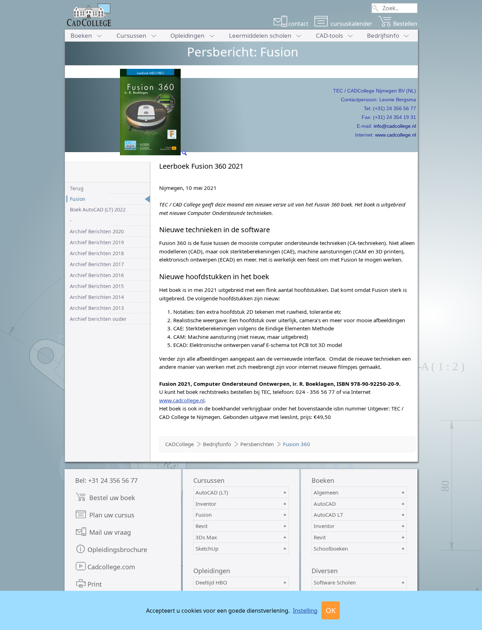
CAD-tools (329, 35)
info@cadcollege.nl (395, 126)
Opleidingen (187, 35)
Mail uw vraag (109, 532)
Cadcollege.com (111, 567)
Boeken (81, 35)
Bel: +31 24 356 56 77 (106, 480)
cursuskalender (350, 24)
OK (331, 610)
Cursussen (131, 35)
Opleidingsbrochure (117, 549)
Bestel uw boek (111, 497)
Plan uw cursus (111, 515)
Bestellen (405, 24)
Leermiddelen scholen (260, 35)
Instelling (305, 610)
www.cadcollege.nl (395, 135)
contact (298, 24)
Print (95, 584)
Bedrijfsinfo (383, 35)
